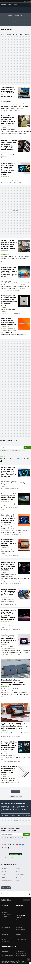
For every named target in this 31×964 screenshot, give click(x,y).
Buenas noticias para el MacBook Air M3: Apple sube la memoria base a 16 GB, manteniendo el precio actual (9, 271)
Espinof (17, 919)
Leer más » (20, 108)
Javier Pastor (8, 313)
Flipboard (24, 458)
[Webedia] (27, 1)
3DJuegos (18, 908)
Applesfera (4, 912)
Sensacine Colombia (21, 953)
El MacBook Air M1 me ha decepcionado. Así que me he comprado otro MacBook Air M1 (13, 682)
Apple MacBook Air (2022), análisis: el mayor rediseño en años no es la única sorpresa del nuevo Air (14, 726)
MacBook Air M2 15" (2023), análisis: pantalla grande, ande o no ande (8, 542)
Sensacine (18, 917)
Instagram (14, 458)
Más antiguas (16, 792)
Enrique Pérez (9, 604)
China (13, 34)
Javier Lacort (9, 654)
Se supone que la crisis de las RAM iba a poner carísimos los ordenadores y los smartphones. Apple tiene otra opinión (9, 145)
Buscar (29, 893)
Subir (25, 900)
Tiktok (1, 461)
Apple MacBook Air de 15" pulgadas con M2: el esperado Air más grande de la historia (8, 592)
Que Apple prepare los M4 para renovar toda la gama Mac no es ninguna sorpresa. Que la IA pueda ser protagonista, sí (9, 300)
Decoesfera (4, 939)
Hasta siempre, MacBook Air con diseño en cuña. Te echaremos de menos (8, 321)
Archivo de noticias (16, 796)
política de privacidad (20, 450)
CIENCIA (21, 5)
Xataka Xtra (4, 99)
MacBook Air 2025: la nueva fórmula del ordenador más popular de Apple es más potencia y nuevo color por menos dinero (8, 168)
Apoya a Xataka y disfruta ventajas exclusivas (15, 857)
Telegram (18, 458)
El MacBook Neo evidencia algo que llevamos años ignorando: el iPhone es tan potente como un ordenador (8, 120)
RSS (21, 458)
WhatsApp (1, 458)
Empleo (3, 883)
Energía (3, 874)
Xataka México (5, 949)
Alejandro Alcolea (10, 158)
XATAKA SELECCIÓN (12, 5)
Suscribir (27, 447)
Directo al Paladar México (8, 955)
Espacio (4, 871)
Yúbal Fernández (9, 110)
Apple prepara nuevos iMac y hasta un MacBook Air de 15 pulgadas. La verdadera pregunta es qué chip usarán (8, 614)
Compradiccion (5, 941)
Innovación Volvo (18, 15)
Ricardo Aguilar (9, 135)
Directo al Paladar (6, 927)
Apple (23, 815)
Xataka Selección (6, 524)
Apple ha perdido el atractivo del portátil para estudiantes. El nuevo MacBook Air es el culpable (8, 638)
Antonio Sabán (9, 698)
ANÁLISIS (3, 5)
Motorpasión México (21, 955)
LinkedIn (28, 458)
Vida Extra (18, 910)
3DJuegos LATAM (20, 949)
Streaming (12, 815)
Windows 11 (19, 883)
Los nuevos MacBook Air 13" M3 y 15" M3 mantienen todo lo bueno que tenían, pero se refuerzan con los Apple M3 (8, 471)
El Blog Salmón (19, 937)
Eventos (3, 572)
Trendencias (4, 937)
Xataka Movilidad (20, 874)
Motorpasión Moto (20, 929)
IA (16, 34)
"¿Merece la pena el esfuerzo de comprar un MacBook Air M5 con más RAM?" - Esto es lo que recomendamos (8, 92)
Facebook (8, 458)
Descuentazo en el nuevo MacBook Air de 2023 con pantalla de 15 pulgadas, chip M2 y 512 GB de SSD (8, 518)
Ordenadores (5, 127)
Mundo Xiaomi (5, 916)
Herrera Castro (9, 534)
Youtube (11, 458)
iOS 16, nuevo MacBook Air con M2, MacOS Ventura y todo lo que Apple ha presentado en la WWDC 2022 (9, 745)
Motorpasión (19, 927)
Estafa (20, 34)
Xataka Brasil (5, 951)
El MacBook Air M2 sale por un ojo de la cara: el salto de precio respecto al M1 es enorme (9, 770)
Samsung (28, 815)
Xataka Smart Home (6, 914)
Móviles (18, 871)
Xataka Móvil (5, 910)
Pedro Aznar (8, 290)
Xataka (3, 908)
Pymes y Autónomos (21, 939)
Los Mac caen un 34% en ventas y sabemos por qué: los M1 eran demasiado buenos (8, 496)
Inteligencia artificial (7, 880)
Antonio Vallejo (9, 262)
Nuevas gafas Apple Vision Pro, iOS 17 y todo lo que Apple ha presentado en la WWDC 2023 (8, 566)
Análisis (18, 815)
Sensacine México (20, 951)
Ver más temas (6, 887)
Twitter (4, 458)
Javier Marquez (9, 182)
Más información (23, 962)
